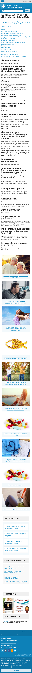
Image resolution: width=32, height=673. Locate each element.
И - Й (16, 22)
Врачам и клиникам (6, 633)
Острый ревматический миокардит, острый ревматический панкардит (15, 460)
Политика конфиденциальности (9, 640)
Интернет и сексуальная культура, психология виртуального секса (12, 577)
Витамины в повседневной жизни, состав (15, 434)
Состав (3, 30)
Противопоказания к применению (12, 33)
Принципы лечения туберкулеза (15, 582)
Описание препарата (8, 28)
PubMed (5, 621)
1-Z (3, 22)
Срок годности (5, 48)
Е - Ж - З (12, 22)
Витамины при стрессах (15, 485)
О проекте (4, 631)
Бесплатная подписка (6, 645)
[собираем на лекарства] (16, 605)
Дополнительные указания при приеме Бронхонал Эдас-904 (13, 43)
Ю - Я (20, 23)
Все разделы (26, 1)
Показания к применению (9, 31)
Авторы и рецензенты (23, 631)
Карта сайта (20, 635)
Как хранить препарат (8, 46)
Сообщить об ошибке (6, 638)
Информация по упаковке (9, 51)
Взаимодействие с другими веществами (13, 56)
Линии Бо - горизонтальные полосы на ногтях (14, 567)
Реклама (19, 633)
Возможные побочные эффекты (11, 35)
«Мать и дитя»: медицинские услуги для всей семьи (14, 572)
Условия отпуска (6, 49)
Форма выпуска (6, 26)
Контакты (3, 635)
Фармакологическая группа (9, 54)
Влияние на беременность (9, 40)
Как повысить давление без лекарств (15, 509)
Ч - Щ (15, 23)
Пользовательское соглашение (8, 643)
